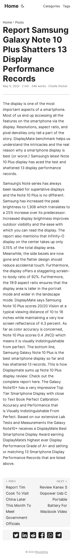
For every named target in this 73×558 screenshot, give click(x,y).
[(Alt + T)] (22, 6)
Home (11, 6)
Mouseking (41, 551)
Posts (19, 22)
